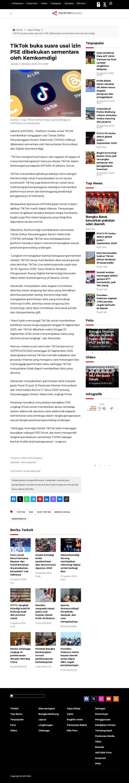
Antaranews (17, 3)
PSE (31, 512)
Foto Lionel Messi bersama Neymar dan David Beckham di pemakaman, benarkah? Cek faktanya (19, 565)
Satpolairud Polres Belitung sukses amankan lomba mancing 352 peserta (107, 115)
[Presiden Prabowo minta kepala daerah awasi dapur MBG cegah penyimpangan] (71, 638)
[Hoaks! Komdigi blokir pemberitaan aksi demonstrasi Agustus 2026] (45, 544)
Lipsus (42, 719)
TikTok (21, 512)
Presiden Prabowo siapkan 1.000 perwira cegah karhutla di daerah (107, 302)
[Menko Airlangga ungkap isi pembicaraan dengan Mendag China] (20, 638)
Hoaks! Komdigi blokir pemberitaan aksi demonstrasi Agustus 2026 (45, 561)
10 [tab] (107, 389)
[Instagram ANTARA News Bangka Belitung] (110, 3)
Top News (69, 3)
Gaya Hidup (33, 29)
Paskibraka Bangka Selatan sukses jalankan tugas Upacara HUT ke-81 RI (101, 335)
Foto (90, 320)
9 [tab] (102, 389)
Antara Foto (32, 3)
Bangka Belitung (49, 714)
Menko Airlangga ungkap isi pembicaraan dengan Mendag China (20, 655)
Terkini (44, 3)
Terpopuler (55, 3)
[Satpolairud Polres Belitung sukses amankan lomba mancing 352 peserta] (90, 113)
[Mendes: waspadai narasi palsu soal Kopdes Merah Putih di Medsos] (45, 595)
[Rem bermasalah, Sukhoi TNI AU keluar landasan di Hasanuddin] (90, 257)
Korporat (100, 758)
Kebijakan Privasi (105, 725)
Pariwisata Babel (77, 725)
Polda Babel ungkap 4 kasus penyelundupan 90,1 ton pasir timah (101, 372)
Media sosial (62, 512)
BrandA (99, 747)
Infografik (94, 394)
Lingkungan (46, 725)
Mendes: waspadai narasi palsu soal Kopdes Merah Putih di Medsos (45, 612)
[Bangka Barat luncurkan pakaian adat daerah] (102, 202)
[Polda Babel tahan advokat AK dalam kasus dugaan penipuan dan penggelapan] (90, 85)
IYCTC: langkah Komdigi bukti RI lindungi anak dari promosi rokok (20, 612)
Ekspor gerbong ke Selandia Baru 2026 (102, 451)
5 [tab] (111, 353)
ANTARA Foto (103, 752)
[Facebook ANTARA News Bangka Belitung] (98, 3)
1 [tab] (92, 353)
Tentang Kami (103, 730)
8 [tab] (97, 389)
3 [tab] (102, 353)
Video (90, 357)
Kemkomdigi (19, 519)
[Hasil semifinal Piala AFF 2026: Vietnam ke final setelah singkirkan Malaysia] (90, 57)
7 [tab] (116, 385)
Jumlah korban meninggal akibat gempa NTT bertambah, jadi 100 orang (107, 279)
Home (19, 29)
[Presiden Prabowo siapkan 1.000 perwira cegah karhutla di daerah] (90, 299)
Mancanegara (47, 708)
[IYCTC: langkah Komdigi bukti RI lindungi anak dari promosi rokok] (20, 595)
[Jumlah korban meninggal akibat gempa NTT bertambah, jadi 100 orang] (90, 276)
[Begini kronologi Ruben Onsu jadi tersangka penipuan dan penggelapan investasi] (90, 157)
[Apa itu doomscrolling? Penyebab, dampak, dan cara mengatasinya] (71, 595)
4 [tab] (107, 353)
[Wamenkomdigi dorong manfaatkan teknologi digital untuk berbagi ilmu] (71, 544)
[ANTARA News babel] (67, 13)
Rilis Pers (81, 3)
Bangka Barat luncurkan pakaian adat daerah (100, 220)
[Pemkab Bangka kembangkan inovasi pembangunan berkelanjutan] (45, 638)
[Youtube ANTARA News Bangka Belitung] (98, 5)
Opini (70, 714)
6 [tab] (111, 385)
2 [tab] (97, 353)
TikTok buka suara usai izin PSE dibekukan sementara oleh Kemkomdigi (54, 33)
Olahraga (44, 730)
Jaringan (100, 708)
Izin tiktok (44, 512)
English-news (75, 719)
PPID (98, 763)
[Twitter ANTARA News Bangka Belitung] (104, 3)
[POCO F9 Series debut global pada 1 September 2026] (90, 137)
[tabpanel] (102, 340)
